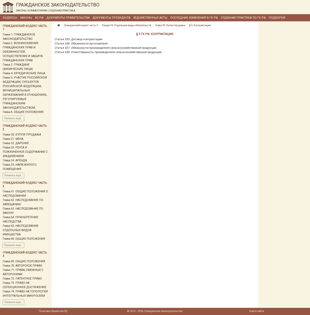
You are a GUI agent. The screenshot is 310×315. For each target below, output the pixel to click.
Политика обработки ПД (53, 311)
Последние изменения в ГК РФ (194, 17)
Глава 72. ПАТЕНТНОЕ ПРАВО (22, 278)
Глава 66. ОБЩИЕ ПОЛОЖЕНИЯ (24, 238)
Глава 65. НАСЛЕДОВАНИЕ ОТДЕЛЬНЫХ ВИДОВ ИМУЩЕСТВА (20, 230)
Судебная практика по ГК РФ (243, 17)
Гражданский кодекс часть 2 (81, 25)
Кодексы (10, 17)
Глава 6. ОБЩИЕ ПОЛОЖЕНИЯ (23, 112)
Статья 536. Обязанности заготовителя (80, 43)
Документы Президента (111, 17)
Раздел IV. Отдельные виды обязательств (126, 25)
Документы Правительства (68, 17)
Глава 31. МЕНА (13, 139)
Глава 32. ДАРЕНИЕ (16, 143)
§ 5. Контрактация (200, 25)
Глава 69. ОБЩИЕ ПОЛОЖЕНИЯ (24, 261)
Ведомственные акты (150, 17)
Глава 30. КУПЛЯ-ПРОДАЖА (22, 134)
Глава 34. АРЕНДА (15, 160)
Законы (26, 17)
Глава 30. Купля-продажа (170, 25)
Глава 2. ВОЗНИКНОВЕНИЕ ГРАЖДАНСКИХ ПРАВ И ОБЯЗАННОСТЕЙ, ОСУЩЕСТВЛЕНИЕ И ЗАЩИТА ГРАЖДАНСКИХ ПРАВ (23, 51)
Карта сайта (257, 311)
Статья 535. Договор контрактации (78, 39)
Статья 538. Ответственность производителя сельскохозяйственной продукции (107, 52)
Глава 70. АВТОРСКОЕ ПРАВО (22, 265)
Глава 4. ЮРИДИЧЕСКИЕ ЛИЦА (24, 73)
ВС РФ (39, 17)
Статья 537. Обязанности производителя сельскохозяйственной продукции (105, 47)
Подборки (277, 17)
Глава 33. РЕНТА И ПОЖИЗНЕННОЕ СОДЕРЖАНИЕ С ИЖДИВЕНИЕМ (25, 152)
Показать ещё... (13, 118)
